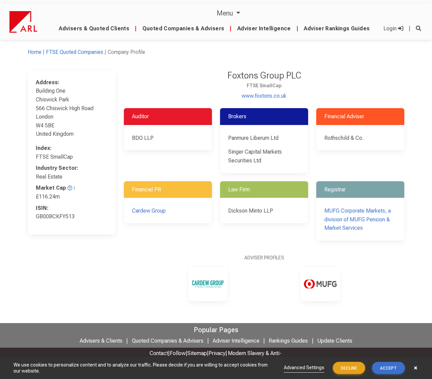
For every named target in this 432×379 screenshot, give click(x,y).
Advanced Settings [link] (304, 367)
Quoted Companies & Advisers (183, 28)
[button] (418, 28)
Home (35, 52)
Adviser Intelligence (264, 28)
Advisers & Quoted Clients (94, 28)
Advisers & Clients (101, 341)
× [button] (415, 368)
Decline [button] (349, 368)
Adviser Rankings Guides (337, 28)
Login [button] (390, 28)
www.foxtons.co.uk (264, 96)
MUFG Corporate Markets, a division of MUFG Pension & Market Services (357, 219)
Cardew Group (149, 211)
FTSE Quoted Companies (74, 52)
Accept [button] (388, 368)
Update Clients (334, 341)
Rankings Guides (288, 341)
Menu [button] (226, 13)
